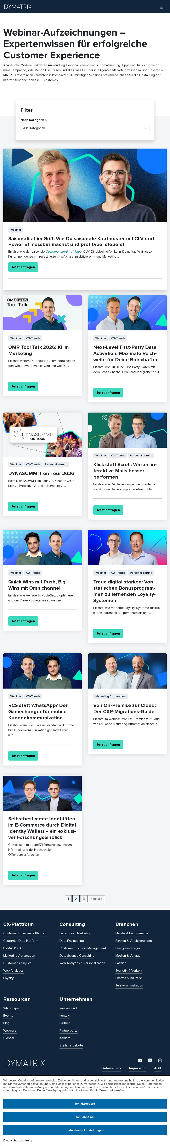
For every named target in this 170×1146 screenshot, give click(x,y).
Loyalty (8, 978)
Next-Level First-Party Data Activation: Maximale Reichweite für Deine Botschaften (126, 353)
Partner (65, 1023)
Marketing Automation (19, 956)
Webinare (10, 1030)
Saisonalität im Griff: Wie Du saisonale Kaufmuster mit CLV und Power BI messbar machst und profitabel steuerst (81, 241)
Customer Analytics (17, 963)
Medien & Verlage (128, 956)
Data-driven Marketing (75, 933)
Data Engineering (72, 941)
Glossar (8, 1038)
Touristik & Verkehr (128, 970)
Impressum (137, 1068)
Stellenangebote (71, 1045)
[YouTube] (140, 1060)
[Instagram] (160, 1060)
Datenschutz (111, 1068)
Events (8, 1016)
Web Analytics (13, 970)
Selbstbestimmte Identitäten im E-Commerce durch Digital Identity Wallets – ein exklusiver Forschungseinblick (42, 828)
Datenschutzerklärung (17, 1140)
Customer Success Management (83, 948)
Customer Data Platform (20, 941)
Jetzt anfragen (23, 267)
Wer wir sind (68, 1008)
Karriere (65, 1038)
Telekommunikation (129, 985)
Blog (6, 1023)
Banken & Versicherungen (133, 941)
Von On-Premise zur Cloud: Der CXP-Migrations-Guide (124, 708)
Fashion (120, 963)
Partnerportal (69, 1030)
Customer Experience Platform (25, 933)
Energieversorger (127, 948)
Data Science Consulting (77, 956)
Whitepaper (11, 1008)
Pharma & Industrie (128, 978)
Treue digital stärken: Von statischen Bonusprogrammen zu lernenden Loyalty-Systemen (124, 591)
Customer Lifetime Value (64, 252)
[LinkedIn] (150, 1060)
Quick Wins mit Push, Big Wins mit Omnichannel (37, 585)
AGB (157, 1068)
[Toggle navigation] (162, 7)
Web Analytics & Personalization (82, 963)
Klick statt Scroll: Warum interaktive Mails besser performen (125, 471)
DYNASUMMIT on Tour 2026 (41, 473)
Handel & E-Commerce (131, 933)
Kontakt (65, 1016)
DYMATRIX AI (12, 948)
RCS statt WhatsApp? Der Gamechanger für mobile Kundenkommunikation (38, 711)
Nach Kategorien (34, 120)
